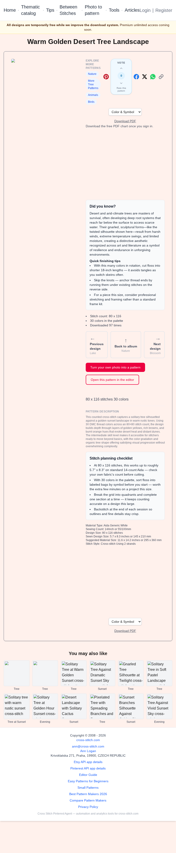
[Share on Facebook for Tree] (136, 76)
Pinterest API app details (88, 768)
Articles (132, 10)
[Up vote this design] (121, 68)
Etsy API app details (88, 762)
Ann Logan (88, 751)
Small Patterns (88, 787)
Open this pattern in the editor (112, 380)
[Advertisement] (125, 164)
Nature (92, 74)
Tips (50, 10)
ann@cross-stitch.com (88, 746)
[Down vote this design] (121, 83)
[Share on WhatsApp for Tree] (153, 76)
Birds (91, 101)
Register (163, 10)
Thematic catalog (30, 10)
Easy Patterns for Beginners (88, 781)
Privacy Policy (88, 807)
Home (10, 10)
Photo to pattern (93, 10)
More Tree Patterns (93, 84)
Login (145, 10)
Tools (114, 10)
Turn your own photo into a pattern (115, 367)
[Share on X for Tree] (144, 76)
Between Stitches (68, 10)
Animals (93, 95)
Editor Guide (88, 775)
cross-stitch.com (88, 740)
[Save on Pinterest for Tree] (106, 76)
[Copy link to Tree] (161, 76)
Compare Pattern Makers (88, 800)
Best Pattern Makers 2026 (88, 794)
